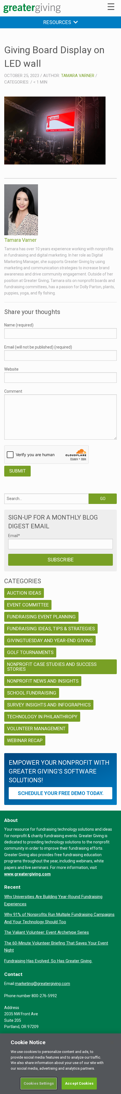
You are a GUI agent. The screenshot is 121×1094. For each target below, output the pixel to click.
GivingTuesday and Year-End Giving (50, 640)
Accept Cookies (79, 1083)
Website (11, 369)
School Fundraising (31, 693)
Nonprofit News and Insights (43, 681)
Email (14, 535)
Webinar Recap (24, 740)
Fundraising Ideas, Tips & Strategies (51, 628)
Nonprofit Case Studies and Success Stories (52, 666)
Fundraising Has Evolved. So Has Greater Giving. (48, 960)
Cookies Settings (39, 1083)
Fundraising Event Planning (41, 616)
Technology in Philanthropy (42, 716)
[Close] (112, 1042)
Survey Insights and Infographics (49, 705)
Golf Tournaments (30, 652)
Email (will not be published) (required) (38, 347)
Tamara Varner (77, 75)
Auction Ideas (24, 593)
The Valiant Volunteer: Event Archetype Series (46, 932)
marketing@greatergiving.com (42, 983)
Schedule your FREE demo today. (61, 793)
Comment (13, 391)
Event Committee (28, 605)
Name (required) (18, 325)
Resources (58, 22)
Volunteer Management (36, 728)
